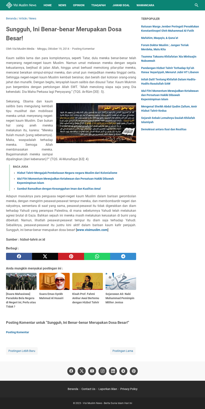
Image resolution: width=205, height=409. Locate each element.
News (62, 5)
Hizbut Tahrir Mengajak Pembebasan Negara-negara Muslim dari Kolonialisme (67, 172)
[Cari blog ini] (196, 5)
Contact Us (88, 389)
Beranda (73, 389)
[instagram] (102, 371)
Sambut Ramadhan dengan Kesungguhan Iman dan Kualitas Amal (59, 188)
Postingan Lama (123, 350)
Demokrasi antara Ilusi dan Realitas (163, 129)
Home (48, 5)
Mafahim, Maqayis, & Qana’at (159, 37)
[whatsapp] (97, 256)
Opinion (78, 5)
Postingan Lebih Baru (21, 350)
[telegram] (123, 256)
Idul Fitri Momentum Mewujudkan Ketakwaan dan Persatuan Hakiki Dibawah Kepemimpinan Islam (170, 95)
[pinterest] (71, 256)
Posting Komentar (83, 48)
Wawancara (145, 5)
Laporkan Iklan (107, 389)
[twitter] (45, 256)
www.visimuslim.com (92, 230)
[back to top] (197, 400)
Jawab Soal (121, 5)
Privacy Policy (129, 389)
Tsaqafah (98, 5)
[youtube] (92, 371)
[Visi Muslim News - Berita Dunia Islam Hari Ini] (21, 5)
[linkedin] (113, 371)
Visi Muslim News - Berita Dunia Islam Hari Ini (107, 403)
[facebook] (19, 256)
